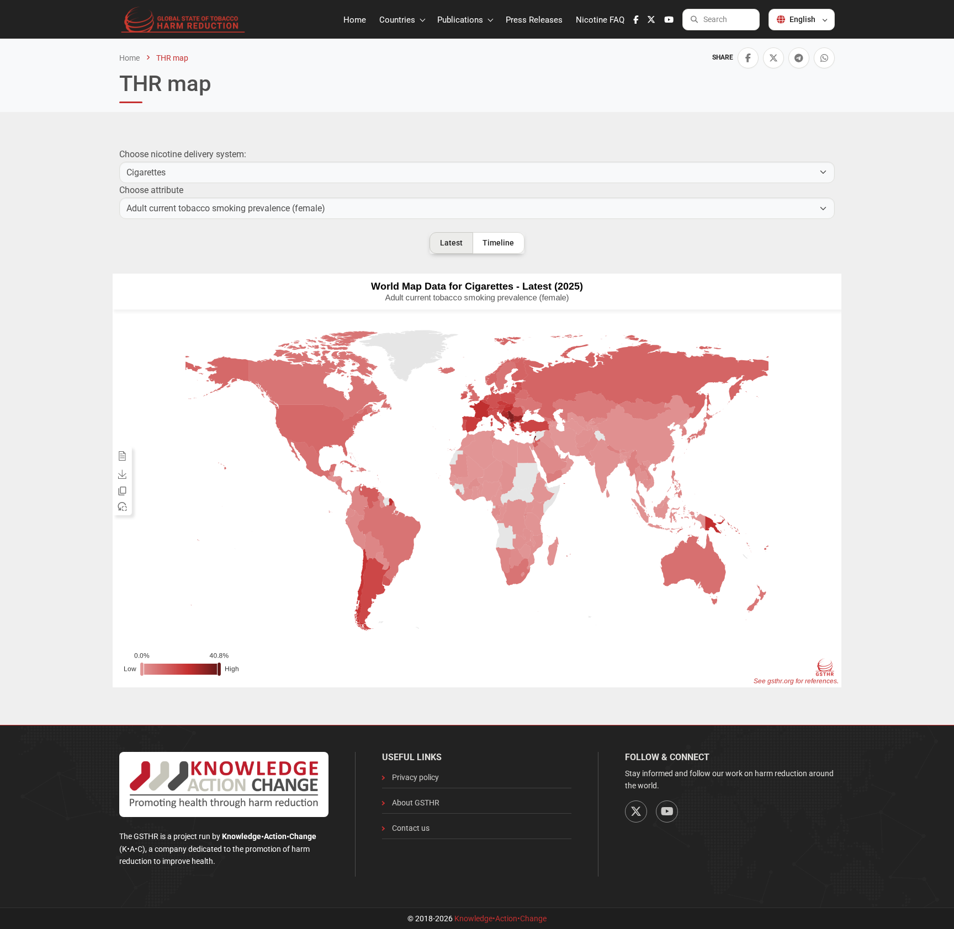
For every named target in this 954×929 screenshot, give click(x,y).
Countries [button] (398, 20)
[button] (748, 57)
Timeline (498, 242)
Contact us (411, 828)
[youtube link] (669, 20)
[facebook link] (636, 20)
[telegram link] (798, 57)
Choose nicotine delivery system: (182, 154)
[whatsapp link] (824, 57)
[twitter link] (651, 20)
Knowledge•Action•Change (500, 918)
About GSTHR (415, 802)
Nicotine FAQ (600, 20)
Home (354, 20)
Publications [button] (461, 20)
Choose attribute (151, 190)
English (802, 19)
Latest (451, 242)
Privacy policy (415, 777)
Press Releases (534, 20)
